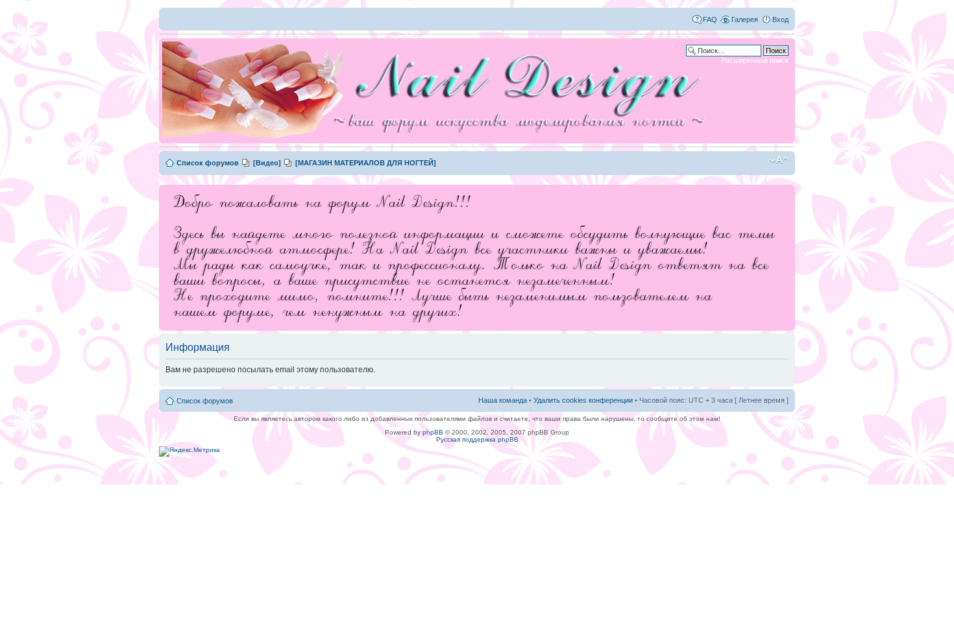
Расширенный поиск (755, 60)
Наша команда (502, 400)
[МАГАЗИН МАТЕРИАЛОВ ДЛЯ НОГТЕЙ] (365, 163)
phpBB (432, 432)
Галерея (744, 19)
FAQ (710, 19)
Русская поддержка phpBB (477, 439)
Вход (780, 19)
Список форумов (208, 163)
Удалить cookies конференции (583, 400)
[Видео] (267, 163)
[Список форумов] (438, 91)
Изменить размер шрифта (779, 160)
